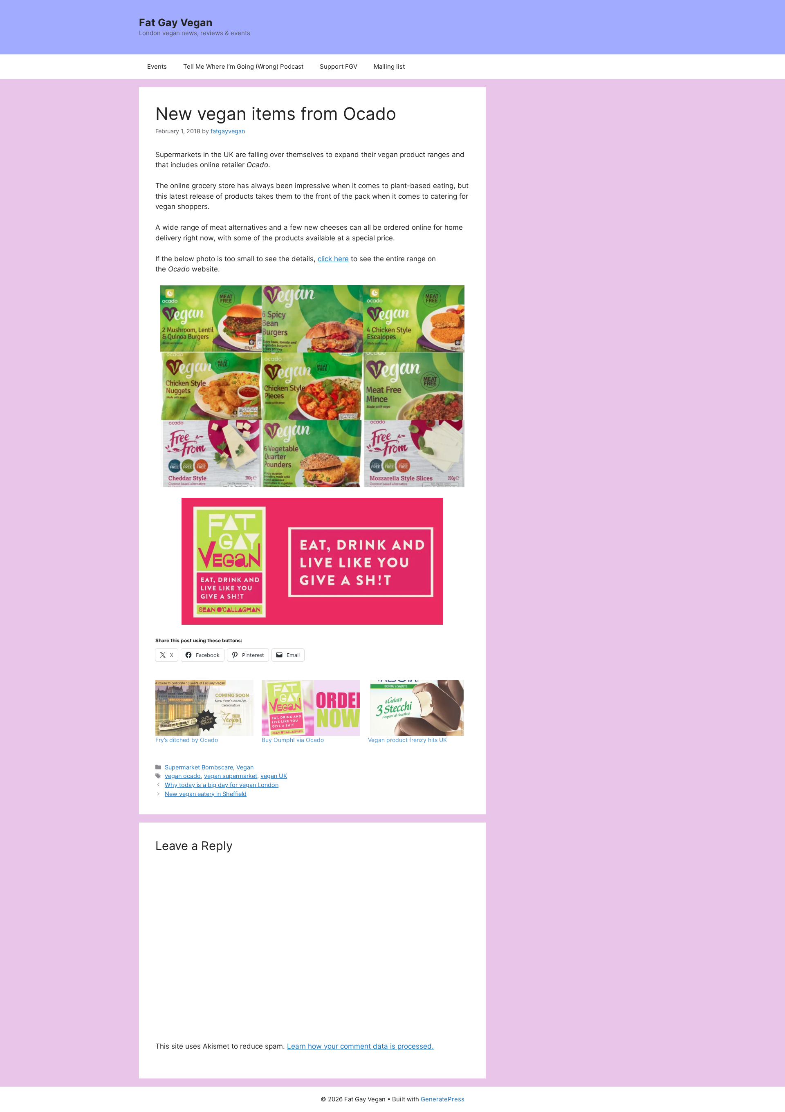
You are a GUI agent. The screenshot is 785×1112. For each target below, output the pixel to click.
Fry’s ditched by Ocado (186, 739)
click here (333, 259)
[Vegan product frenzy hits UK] (417, 708)
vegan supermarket (230, 775)
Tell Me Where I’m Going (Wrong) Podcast (243, 66)
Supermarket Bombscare (199, 767)
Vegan (244, 767)
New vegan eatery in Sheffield (206, 793)
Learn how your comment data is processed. (360, 1046)
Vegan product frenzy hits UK (407, 739)
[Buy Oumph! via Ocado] (311, 708)
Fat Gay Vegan (176, 22)
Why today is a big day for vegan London (221, 784)
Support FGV (338, 66)
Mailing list (389, 66)
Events (157, 66)
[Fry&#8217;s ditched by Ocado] (204, 708)
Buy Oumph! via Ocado (293, 739)
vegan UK (273, 775)
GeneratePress (442, 1099)
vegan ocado (183, 775)
